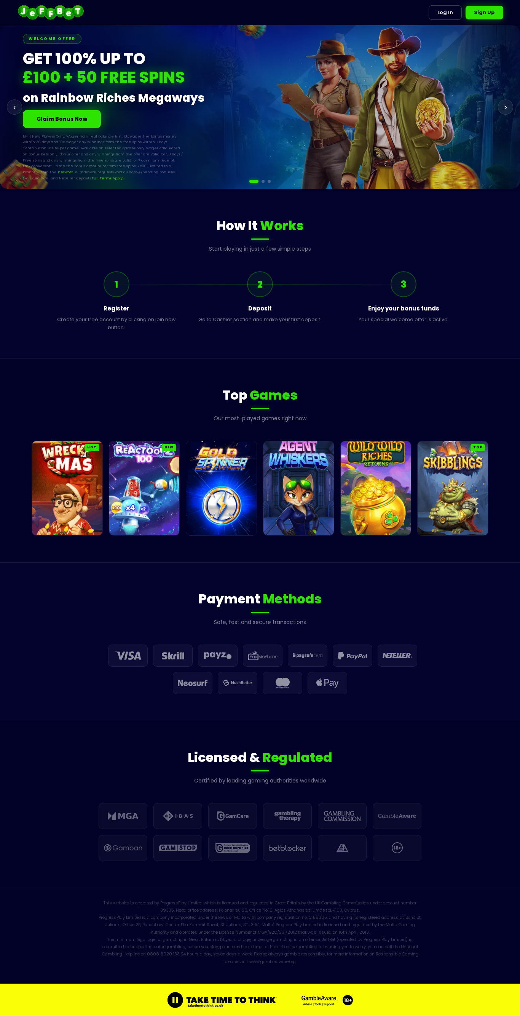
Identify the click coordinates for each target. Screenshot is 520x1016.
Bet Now (49, 115)
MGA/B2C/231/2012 (277, 932)
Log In (445, 12)
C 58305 (318, 917)
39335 (167, 910)
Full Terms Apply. (81, 162)
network (38, 156)
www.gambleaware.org (272, 961)
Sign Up (484, 12)
